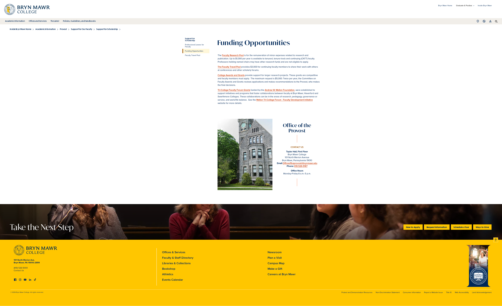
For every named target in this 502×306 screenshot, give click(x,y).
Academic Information (15, 21)
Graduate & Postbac (464, 5)
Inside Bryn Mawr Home (20, 29)
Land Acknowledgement (482, 292)
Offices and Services (38, 21)
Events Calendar (172, 280)
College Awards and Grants (231, 75)
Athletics (167, 274)
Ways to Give (482, 227)
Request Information (437, 227)
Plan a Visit (275, 258)
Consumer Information (412, 292)
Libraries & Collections (176, 263)
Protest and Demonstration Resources (356, 292)
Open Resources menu (490, 22)
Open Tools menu (484, 22)
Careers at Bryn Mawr (282, 274)
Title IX (449, 292)
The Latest (55, 21)
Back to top (496, 239)
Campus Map (276, 263)
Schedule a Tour (461, 227)
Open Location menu (478, 22)
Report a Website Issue (433, 292)
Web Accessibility (462, 292)
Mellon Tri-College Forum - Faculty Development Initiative (284, 100)
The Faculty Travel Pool (229, 67)
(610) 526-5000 (21, 267)
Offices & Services (173, 252)
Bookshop (168, 269)
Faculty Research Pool (233, 55)
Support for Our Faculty (81, 29)
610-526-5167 (300, 166)
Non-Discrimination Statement (388, 292)
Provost (63, 29)
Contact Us (19, 270)
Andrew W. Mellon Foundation (280, 90)
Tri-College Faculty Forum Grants (234, 90)
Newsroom (275, 252)
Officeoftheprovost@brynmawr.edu (300, 163)
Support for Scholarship (107, 29)
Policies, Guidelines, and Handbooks (79, 21)
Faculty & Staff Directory (177, 258)
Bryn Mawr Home (445, 5)
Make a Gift (275, 269)
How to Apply (413, 227)
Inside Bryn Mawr (485, 5)
